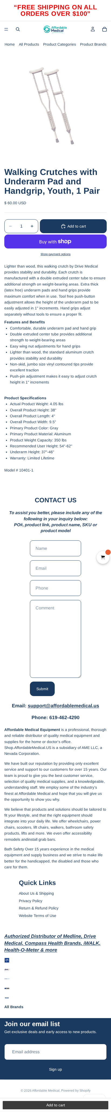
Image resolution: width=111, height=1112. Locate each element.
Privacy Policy (30, 901)
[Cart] (104, 29)
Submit (42, 689)
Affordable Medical (46, 1090)
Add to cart (76, 226)
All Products (29, 44)
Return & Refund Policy (38, 908)
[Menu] (6, 29)
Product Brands (93, 44)
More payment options (56, 254)
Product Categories (59, 44)
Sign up (55, 1069)
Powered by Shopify (76, 1090)
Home (10, 44)
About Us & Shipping (36, 893)
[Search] (18, 29)
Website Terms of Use (37, 915)
